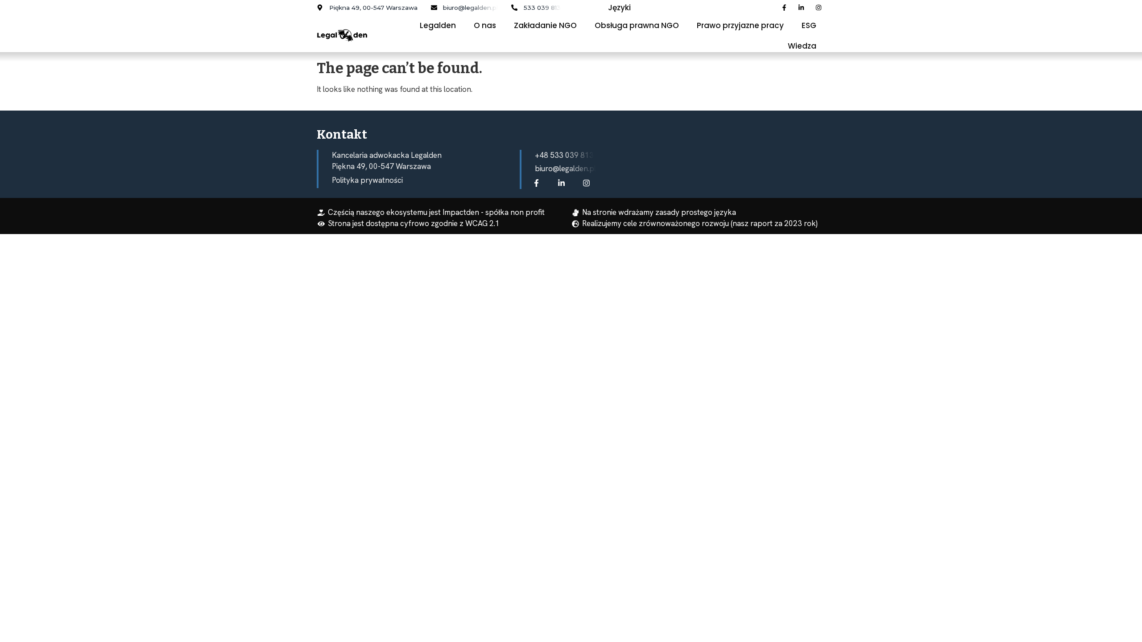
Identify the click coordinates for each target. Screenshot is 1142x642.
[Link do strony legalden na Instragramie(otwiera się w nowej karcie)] (820, 7)
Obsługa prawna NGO (637, 25)
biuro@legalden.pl (565, 168)
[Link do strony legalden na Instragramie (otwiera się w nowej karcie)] (588, 183)
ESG (809, 25)
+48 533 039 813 (564, 155)
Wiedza (802, 46)
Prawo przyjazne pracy (740, 25)
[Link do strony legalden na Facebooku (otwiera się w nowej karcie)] (786, 7)
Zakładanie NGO (545, 25)
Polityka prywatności (367, 180)
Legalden (438, 25)
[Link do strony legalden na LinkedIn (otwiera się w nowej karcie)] (803, 7)
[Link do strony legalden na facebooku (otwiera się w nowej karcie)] (538, 183)
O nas (485, 25)
